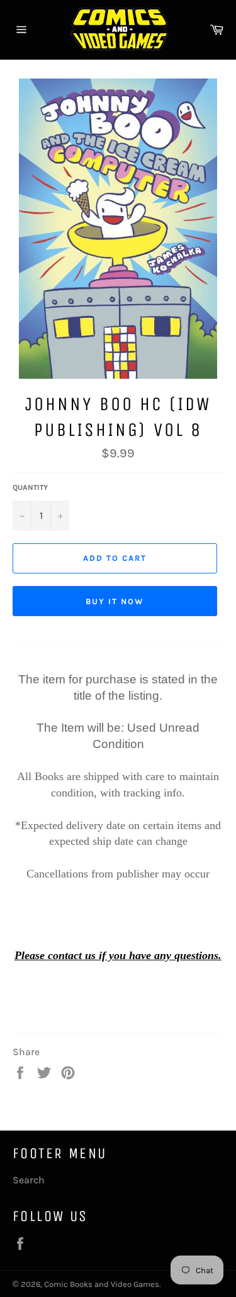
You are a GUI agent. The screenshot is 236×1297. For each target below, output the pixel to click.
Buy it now (115, 601)
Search (29, 1180)
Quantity (30, 487)
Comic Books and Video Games (101, 1284)
